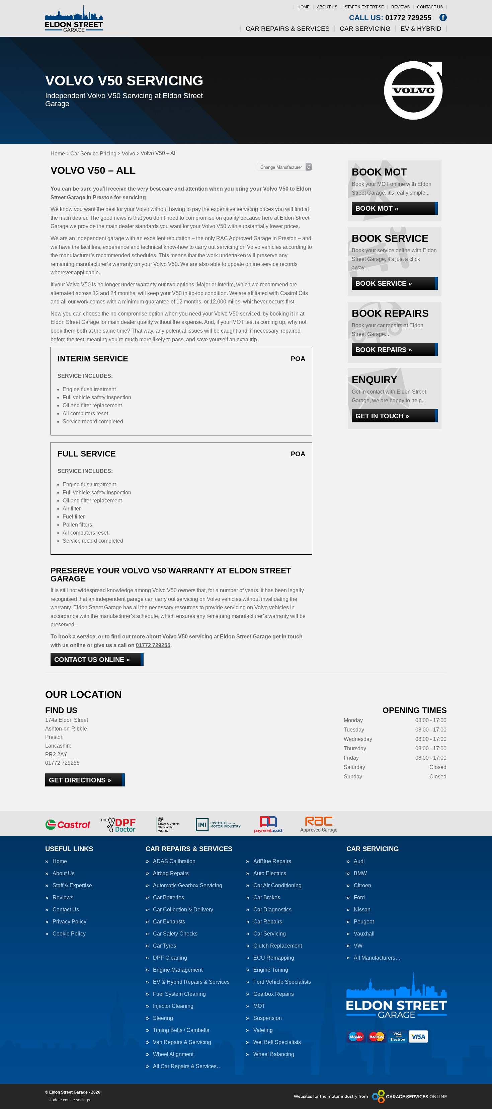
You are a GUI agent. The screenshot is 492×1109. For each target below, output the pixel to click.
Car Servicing (365, 28)
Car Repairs (267, 921)
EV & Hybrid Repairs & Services (191, 982)
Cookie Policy (69, 934)
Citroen (362, 885)
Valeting (263, 1030)
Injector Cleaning (173, 1006)
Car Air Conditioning (277, 885)
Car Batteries (168, 897)
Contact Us (430, 7)
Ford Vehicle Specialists (282, 982)
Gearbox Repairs (273, 994)
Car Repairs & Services (288, 28)
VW (358, 946)
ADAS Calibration (174, 861)
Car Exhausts (169, 921)
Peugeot (364, 921)
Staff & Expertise (364, 7)
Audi (359, 861)
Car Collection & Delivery (183, 909)
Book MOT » (376, 208)
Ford (359, 897)
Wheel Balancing (273, 1054)
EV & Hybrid (421, 28)
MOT (259, 1006)
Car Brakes (266, 897)
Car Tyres (164, 946)
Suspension (267, 1018)
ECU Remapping (273, 958)
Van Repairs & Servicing (182, 1042)
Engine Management (177, 970)
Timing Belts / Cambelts (181, 1030)
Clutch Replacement (277, 946)
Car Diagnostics (272, 909)
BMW (360, 873)
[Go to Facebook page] (443, 17)
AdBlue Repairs (272, 861)
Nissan (362, 909)
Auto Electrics (269, 873)
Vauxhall (364, 934)
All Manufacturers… (377, 958)
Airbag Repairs (171, 873)
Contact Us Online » (92, 659)
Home (304, 7)
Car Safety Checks (175, 934)
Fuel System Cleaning (179, 994)
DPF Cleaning (170, 958)
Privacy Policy (69, 921)
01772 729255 (390, 17)
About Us (327, 7)
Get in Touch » (382, 416)
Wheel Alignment (173, 1054)
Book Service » (383, 283)
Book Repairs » (383, 349)
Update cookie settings (69, 1100)
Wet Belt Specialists (277, 1042)
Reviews (400, 7)
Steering (163, 1018)
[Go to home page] (74, 18)
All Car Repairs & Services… (187, 1066)
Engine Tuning (270, 970)
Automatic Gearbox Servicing (187, 885)
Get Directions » (80, 780)
